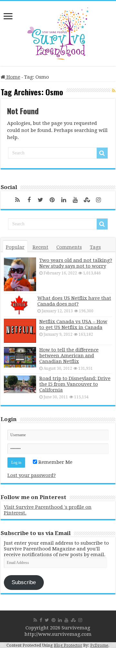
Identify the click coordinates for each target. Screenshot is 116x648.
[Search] (102, 153)
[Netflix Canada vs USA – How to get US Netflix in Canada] (20, 331)
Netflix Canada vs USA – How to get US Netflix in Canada (73, 324)
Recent (40, 247)
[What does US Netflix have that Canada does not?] (19, 305)
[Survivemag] (58, 32)
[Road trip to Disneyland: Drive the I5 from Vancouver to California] (20, 384)
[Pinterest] (52, 200)
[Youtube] (75, 200)
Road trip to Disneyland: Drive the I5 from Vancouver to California (75, 384)
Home (12, 77)
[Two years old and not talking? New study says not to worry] (20, 274)
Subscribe (24, 582)
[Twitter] (40, 200)
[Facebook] (29, 200)
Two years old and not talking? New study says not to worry (75, 263)
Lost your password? (31, 475)
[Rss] (17, 200)
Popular (15, 247)
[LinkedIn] (64, 200)
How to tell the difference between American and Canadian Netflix (69, 355)
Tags (95, 247)
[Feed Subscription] (113, 90)
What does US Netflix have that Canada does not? (74, 301)
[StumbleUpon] (87, 200)
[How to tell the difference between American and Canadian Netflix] (20, 357)
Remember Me (54, 462)
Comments (69, 247)
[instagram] (98, 200)
